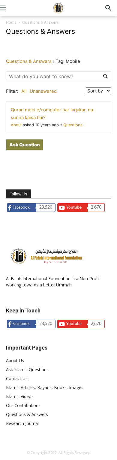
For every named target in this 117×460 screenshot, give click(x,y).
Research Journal (22, 423)
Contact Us (17, 378)
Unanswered (43, 91)
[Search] (108, 8)
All (24, 91)
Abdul (16, 124)
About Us (15, 360)
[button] (10, 8)
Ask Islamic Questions (27, 369)
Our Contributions (23, 405)
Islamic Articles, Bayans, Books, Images (44, 387)
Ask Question (24, 145)
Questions (72, 124)
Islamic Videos (20, 396)
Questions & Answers (29, 61)
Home (11, 22)
